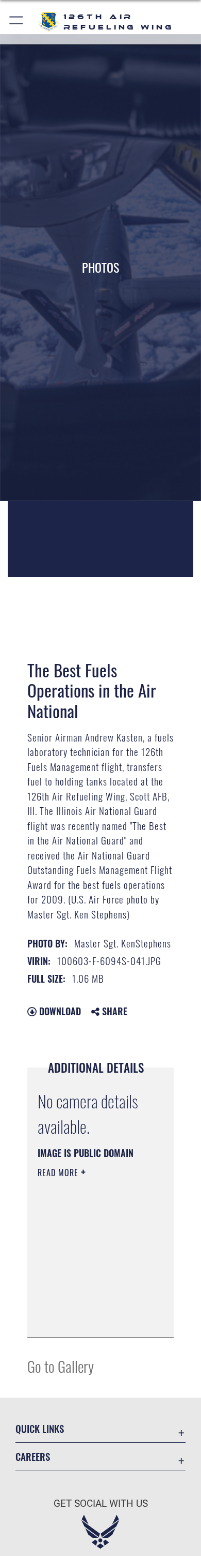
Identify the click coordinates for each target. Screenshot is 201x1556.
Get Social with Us (101, 1503)
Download (59, 1011)
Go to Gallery (60, 1366)
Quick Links (39, 1428)
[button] (17, 22)
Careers (32, 1456)
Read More (59, 1172)
